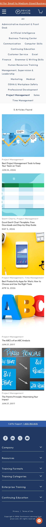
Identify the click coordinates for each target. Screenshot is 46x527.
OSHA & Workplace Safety (23, 84)
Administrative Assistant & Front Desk (20, 26)
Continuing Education (23, 49)
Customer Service (18, 54)
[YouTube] (27, 438)
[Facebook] (5, 438)
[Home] (23, 11)
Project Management (18, 95)
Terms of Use (27, 511)
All (23, 18)
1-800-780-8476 (30, 424)
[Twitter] (20, 438)
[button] (39, 520)
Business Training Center (23, 38)
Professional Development (23, 89)
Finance (6, 59)
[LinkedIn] (12, 438)
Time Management (23, 100)
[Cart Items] (40, 13)
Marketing (17, 79)
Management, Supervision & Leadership (17, 72)
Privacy (16, 511)
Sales (37, 95)
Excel (35, 54)
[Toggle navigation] (4, 11)
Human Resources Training (23, 65)
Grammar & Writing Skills (29, 59)
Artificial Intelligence (23, 33)
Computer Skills (34, 43)
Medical (30, 79)
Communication (12, 43)
